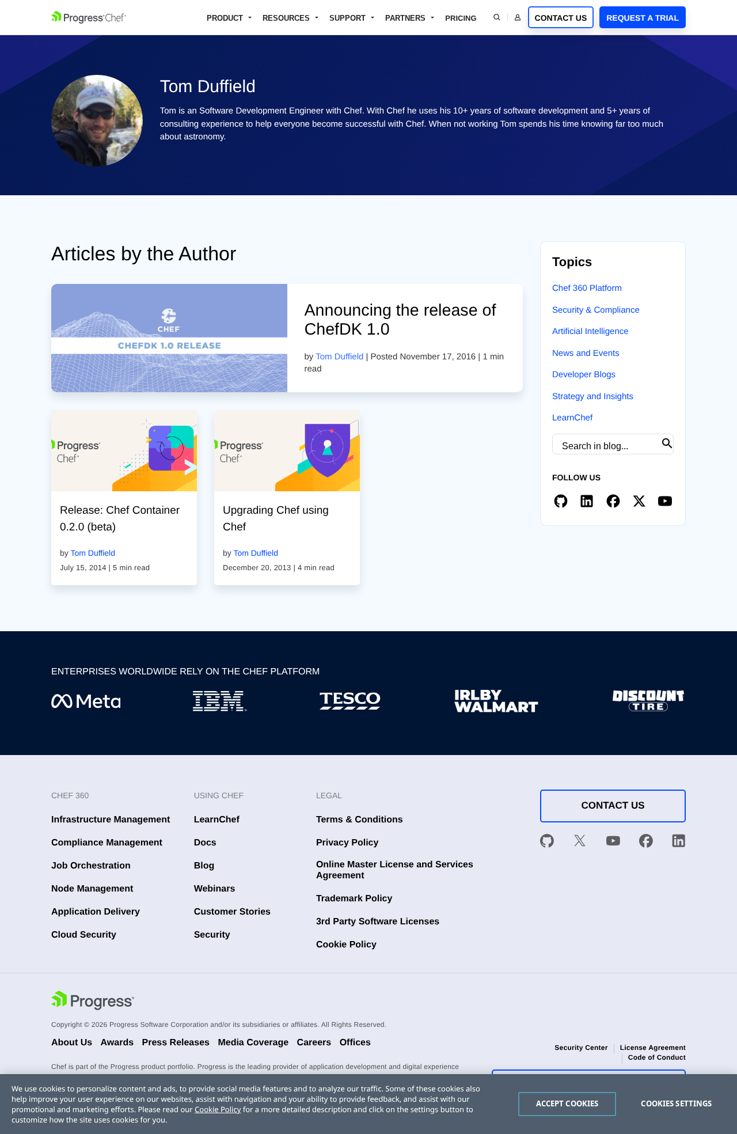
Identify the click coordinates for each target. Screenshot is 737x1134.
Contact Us (561, 17)
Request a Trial (642, 17)
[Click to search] (667, 443)
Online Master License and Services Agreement (394, 870)
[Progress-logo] (92, 1002)
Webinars (214, 889)
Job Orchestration (91, 866)
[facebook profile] (613, 502)
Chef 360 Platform (587, 288)
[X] (580, 842)
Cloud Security (83, 935)
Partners (405, 18)
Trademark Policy (354, 899)
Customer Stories (232, 912)
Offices (355, 1043)
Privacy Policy (347, 843)
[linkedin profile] (586, 502)
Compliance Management (106, 843)
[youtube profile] (665, 502)
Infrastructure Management (110, 820)
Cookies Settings (676, 1103)
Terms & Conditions (359, 820)
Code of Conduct (657, 1057)
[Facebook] (646, 842)
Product (225, 18)
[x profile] (639, 502)
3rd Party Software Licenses (377, 922)
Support (347, 18)
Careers (314, 1043)
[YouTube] (613, 842)
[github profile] (560, 502)
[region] (368, 1104)
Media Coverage (253, 1043)
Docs (205, 843)
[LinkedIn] (679, 842)
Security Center (580, 1048)
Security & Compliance (596, 310)
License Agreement (653, 1048)
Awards (117, 1043)
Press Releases (176, 1043)
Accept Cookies (567, 1103)
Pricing (460, 18)
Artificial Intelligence (590, 331)
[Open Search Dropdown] (497, 17)
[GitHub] (547, 842)
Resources (286, 18)
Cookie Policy (346, 945)
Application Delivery (95, 912)
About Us (71, 1043)
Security (212, 935)
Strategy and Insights (592, 396)
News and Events (586, 353)
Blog (204, 866)
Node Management (92, 889)
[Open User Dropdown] (517, 17)
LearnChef (572, 418)
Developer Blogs (584, 375)
